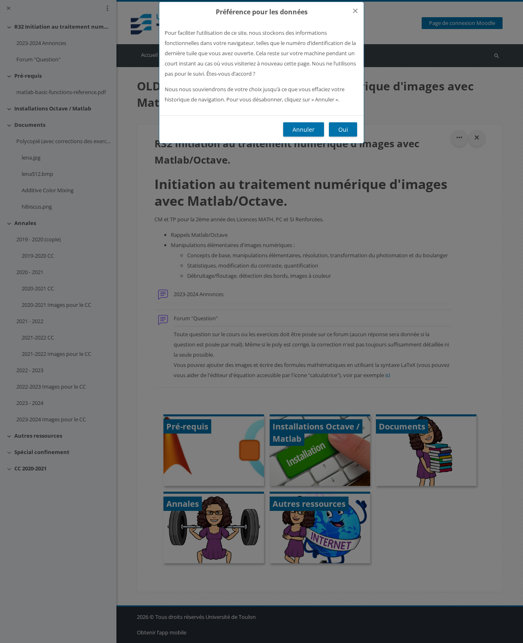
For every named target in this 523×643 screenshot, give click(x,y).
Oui (343, 129)
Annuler (304, 129)
